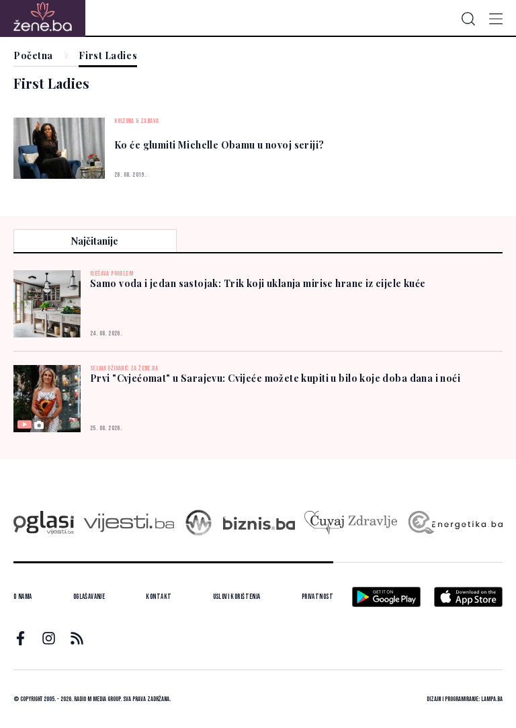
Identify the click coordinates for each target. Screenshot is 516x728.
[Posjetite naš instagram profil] (49, 638)
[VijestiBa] (128, 522)
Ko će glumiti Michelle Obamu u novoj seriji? (219, 144)
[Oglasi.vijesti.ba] (43, 522)
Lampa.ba (492, 699)
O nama (22, 597)
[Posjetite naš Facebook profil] (20, 638)
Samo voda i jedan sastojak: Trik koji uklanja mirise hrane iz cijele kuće (258, 283)
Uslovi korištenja (237, 597)
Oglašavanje (89, 597)
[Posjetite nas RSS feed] (77, 638)
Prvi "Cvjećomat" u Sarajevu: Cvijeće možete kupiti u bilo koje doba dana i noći (275, 378)
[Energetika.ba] (454, 522)
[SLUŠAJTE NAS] (198, 523)
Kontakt (158, 597)
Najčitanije (94, 241)
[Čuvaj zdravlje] (350, 522)
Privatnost (317, 597)
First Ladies (108, 56)
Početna (33, 56)
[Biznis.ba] (259, 523)
